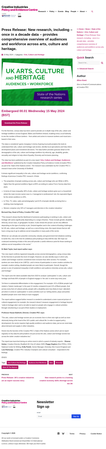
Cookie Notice (96, 434)
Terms (72, 434)
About (82, 11)
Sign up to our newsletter (86, 444)
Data (51, 362)
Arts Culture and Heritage (17, 362)
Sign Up (76, 416)
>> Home (80, 29)
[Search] (102, 62)
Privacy (83, 434)
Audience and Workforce (37, 362)
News (88, 29)
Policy (51, 11)
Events (60, 11)
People (73, 11)
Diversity (59, 362)
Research (42, 11)
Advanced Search (86, 69)
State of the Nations (10, 367)
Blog (67, 11)
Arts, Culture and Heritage (34, 55)
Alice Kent (82, 80)
